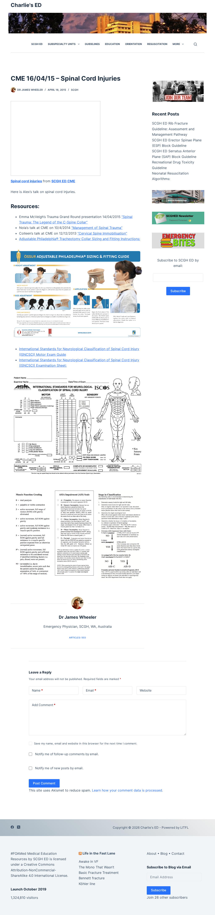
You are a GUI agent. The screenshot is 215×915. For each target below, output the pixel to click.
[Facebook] (12, 827)
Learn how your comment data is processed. (127, 790)
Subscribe (158, 890)
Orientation (133, 44)
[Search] (195, 44)
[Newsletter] (178, 91)
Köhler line (87, 884)
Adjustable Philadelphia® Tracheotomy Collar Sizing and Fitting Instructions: (79, 239)
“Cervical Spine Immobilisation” (102, 233)
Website (146, 690)
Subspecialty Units (62, 44)
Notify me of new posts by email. (59, 768)
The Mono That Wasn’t (96, 867)
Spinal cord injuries (26, 181)
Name (37, 690)
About (151, 853)
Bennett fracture (92, 878)
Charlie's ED (26, 5)
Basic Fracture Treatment (99, 872)
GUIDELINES (92, 44)
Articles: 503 (77, 637)
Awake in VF (88, 861)
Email (91, 690)
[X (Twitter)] (18, 827)
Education (112, 44)
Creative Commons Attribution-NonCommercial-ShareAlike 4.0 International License (39, 870)
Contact (178, 853)
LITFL (184, 828)
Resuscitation (157, 44)
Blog (164, 853)
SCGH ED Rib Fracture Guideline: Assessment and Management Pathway (173, 129)
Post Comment (44, 783)
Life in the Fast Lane (99, 853)
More (176, 44)
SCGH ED (37, 44)
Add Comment (43, 705)
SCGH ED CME (63, 181)
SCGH (74, 89)
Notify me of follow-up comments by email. (67, 754)
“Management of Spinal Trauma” (96, 228)
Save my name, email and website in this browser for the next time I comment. (85, 743)
